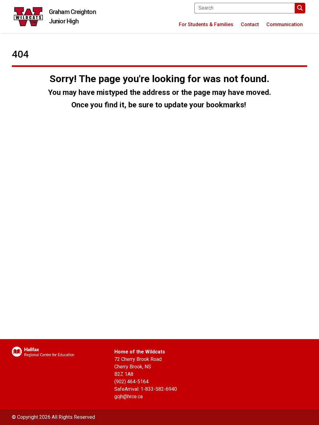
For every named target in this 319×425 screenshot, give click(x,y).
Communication (284, 24)
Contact (250, 24)
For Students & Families (206, 24)
